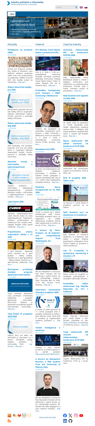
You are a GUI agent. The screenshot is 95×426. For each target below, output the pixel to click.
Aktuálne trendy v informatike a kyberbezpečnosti (20, 164)
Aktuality (12, 44)
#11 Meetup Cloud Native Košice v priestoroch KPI (47, 51)
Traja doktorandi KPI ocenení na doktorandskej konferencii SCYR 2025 (75, 336)
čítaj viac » (22, 82)
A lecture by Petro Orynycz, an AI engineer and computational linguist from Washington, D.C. (47, 235)
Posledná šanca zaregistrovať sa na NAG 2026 (47, 190)
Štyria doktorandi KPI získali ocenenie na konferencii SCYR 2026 (75, 143)
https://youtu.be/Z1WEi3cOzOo (47, 354)
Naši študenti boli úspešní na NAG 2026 (75, 97)
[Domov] (36, 3)
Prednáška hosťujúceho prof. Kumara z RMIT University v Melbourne (47, 93)
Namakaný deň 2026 (45, 149)
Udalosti (39, 44)
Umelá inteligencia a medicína (47, 329)
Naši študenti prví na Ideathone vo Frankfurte (75, 213)
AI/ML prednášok (70, 323)
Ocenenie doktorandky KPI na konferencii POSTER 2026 (75, 52)
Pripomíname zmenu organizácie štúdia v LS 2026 (20, 234)
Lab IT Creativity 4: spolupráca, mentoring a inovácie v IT (75, 253)
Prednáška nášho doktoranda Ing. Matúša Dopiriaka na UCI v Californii (75, 287)
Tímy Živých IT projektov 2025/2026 (20, 315)
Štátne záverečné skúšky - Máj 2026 (20, 124)
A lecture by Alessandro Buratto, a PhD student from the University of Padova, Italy (47, 363)
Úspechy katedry (72, 44)
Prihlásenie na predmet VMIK (20, 51)
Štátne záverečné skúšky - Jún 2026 (20, 88)
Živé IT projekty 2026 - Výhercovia (75, 179)
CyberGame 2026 (16, 201)
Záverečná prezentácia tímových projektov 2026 (47, 291)
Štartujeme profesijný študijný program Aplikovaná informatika (20, 272)
